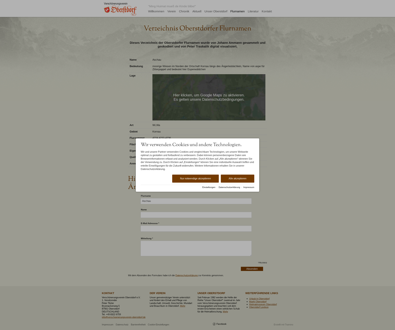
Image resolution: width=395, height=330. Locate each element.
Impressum (248, 187)
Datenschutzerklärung (229, 187)
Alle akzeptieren (237, 178)
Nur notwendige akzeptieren (195, 178)
